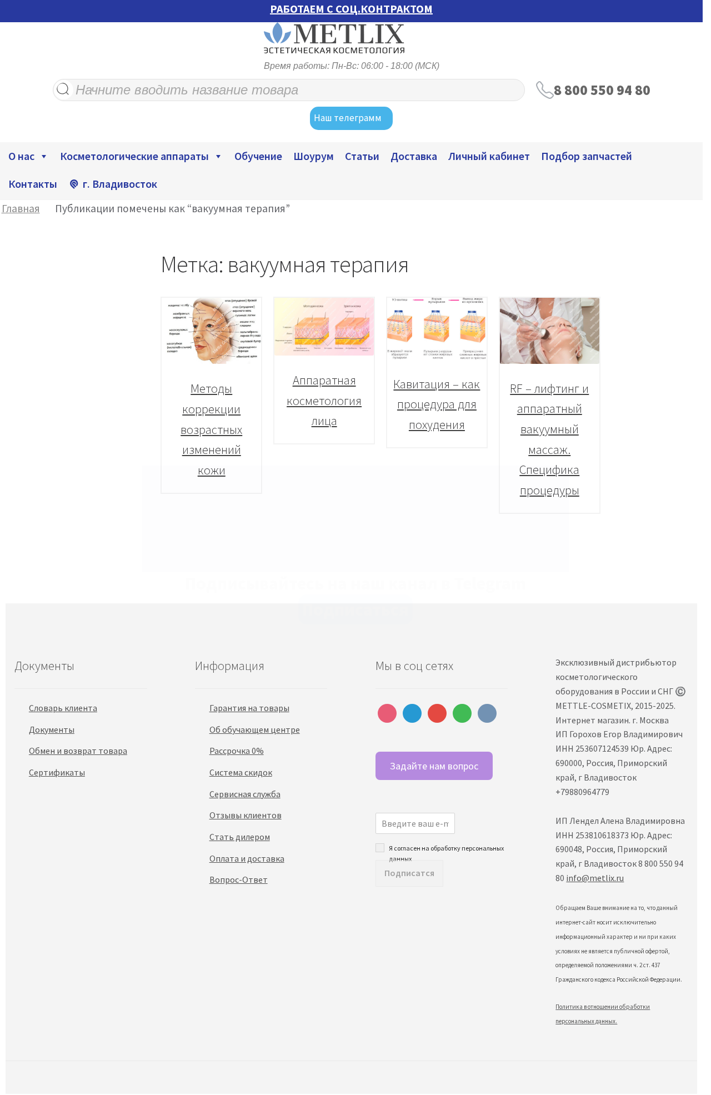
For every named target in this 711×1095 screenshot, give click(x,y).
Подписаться (355, 609)
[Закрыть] (550, 485)
